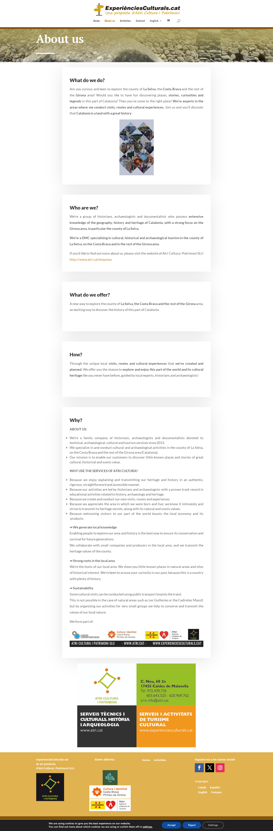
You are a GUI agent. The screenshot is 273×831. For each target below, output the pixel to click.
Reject (192, 825)
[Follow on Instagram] (220, 767)
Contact (140, 21)
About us (110, 21)
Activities (125, 21)
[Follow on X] (209, 767)
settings (147, 827)
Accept (171, 825)
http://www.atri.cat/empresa (91, 259)
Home (96, 21)
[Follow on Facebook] (199, 767)
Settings (213, 825)
